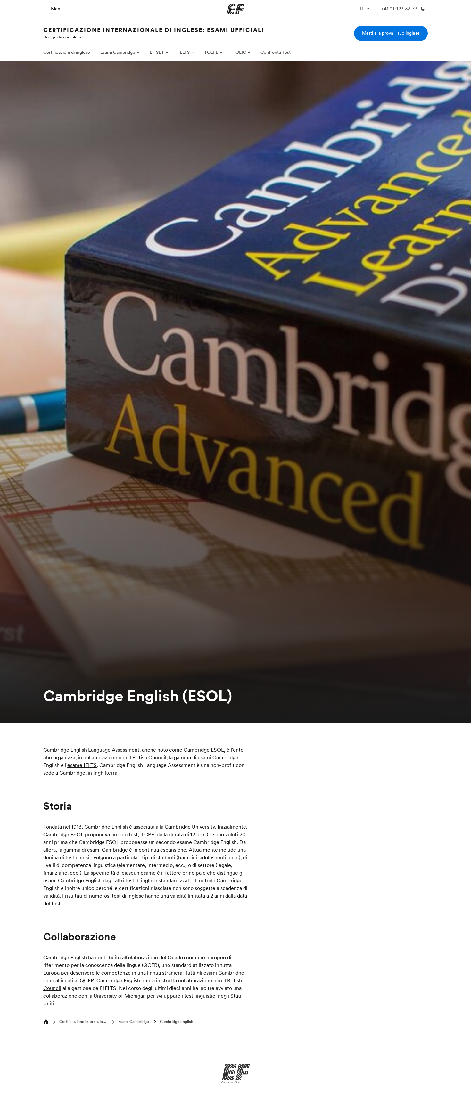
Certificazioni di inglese (66, 52)
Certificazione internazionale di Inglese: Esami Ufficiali (153, 30)
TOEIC (239, 52)
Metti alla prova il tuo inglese (391, 33)
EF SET (157, 52)
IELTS (184, 52)
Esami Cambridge (117, 52)
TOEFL (211, 52)
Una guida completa (62, 37)
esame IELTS (82, 765)
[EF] (235, 1073)
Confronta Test (275, 52)
